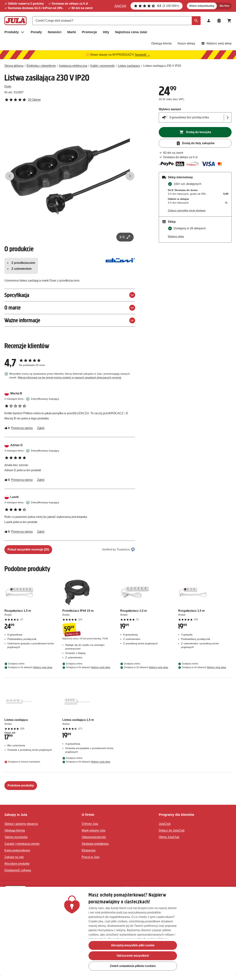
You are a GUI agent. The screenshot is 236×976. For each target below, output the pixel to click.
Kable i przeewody (102, 65)
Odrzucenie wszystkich (133, 955)
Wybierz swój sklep (219, 43)
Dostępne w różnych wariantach (24, 761)
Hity (106, 32)
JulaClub (120, 5)
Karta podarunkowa (17, 850)
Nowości (54, 32)
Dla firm (224, 5)
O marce (12, 307)
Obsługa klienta (161, 43)
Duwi (7, 86)
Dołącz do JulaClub (172, 830)
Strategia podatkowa (95, 843)
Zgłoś (40, 428)
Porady (36, 32)
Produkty (11, 32)
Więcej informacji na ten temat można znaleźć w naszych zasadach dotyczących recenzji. (70, 377)
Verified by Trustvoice (116, 549)
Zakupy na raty (14, 857)
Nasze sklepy (186, 43)
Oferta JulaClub (169, 837)
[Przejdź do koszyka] (229, 20)
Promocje (89, 32)
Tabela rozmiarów (16, 837)
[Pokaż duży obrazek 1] (69, 176)
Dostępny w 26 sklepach (30, 667)
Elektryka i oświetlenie (41, 65)
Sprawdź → (142, 54)
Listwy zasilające (129, 65)
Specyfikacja (16, 295)
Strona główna (13, 65)
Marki (71, 32)
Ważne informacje (22, 320)
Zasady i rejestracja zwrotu (21, 843)
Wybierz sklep (176, 236)
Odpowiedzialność (94, 837)
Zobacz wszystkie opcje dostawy (187, 210)
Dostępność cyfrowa (17, 870)
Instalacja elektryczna (73, 65)
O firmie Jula (90, 823)
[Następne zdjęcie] (130, 176)
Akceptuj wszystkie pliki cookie (133, 945)
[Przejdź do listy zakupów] (219, 20)
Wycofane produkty (17, 863)
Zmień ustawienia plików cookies (133, 966)
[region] (118, 931)
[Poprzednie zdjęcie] (9, 176)
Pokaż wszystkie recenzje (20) (28, 549)
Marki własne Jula (93, 830)
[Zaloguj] (208, 20)
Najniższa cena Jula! (131, 32)
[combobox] (116, 20)
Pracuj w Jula (90, 857)
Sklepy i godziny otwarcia (21, 823)
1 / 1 (122, 237)
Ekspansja (89, 850)
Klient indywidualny (201, 5)
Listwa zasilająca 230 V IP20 (162, 65)
